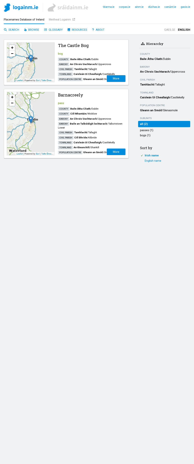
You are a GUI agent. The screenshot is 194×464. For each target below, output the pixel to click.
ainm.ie (139, 7)
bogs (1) (145, 135)
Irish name (152, 155)
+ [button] (12, 47)
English (184, 29)
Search (13, 29)
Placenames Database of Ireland (24, 19)
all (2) (144, 124)
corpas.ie (124, 7)
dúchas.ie (154, 7)
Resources (79, 29)
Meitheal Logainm (60, 19)
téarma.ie (108, 7)
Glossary (55, 29)
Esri (38, 80)
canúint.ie (170, 7)
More (116, 78)
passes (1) (146, 130)
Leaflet (19, 80)
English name (153, 160)
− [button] (12, 53)
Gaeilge (169, 29)
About (100, 29)
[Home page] (21, 8)
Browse (33, 29)
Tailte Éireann (47, 80)
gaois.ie (185, 7)
